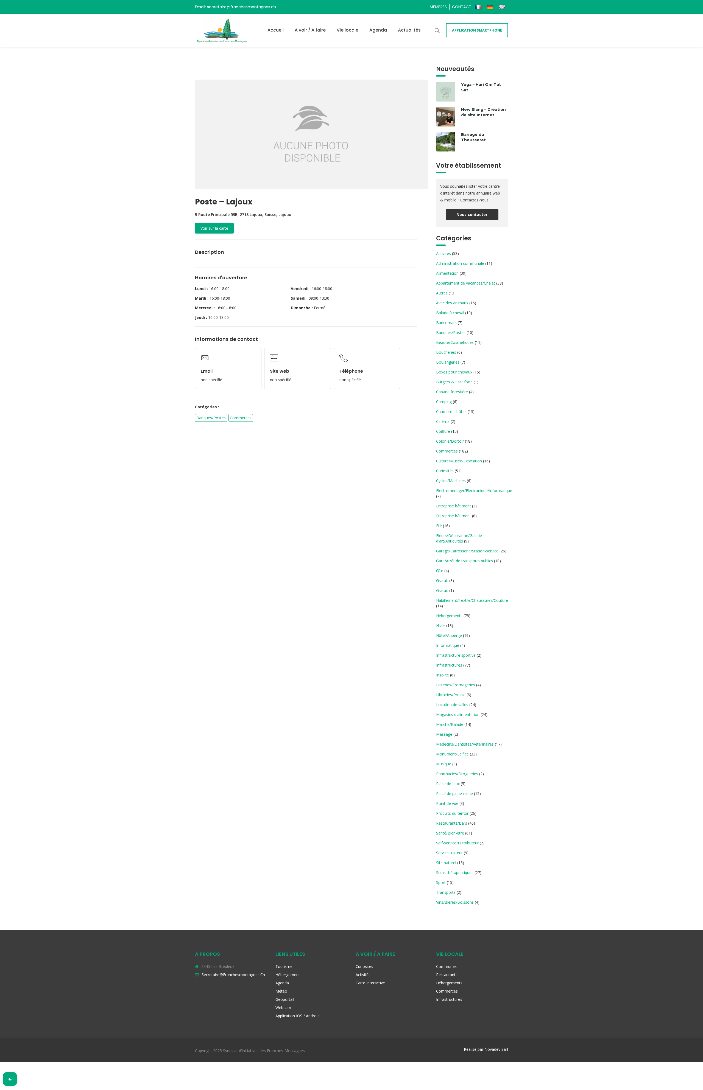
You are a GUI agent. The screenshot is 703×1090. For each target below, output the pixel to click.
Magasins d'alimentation (457, 714)
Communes (446, 966)
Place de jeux (448, 783)
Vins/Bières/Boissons (455, 902)
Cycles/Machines (451, 480)
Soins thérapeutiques (454, 872)
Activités (443, 253)
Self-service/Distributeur (457, 842)
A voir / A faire (310, 30)
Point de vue (447, 803)
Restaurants (446, 974)
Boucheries (446, 352)
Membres (438, 7)
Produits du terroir (452, 813)
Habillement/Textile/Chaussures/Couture (472, 600)
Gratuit (442, 580)
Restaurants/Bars (451, 823)
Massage (444, 734)
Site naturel (446, 862)
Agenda (378, 30)
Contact (461, 7)
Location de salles (452, 704)
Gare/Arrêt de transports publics (464, 560)
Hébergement (287, 974)
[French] (479, 7)
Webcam (283, 1007)
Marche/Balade (449, 724)
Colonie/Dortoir (450, 441)
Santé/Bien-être (450, 833)
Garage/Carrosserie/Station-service (467, 551)
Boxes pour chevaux (454, 372)
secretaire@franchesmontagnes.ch (233, 974)
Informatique (447, 645)
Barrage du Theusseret (473, 137)
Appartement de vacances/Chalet (465, 283)
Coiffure (443, 431)
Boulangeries (447, 362)
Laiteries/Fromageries (455, 684)
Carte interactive (370, 982)
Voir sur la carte (214, 228)
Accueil (275, 30)
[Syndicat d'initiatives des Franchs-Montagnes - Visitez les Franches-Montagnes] (222, 30)
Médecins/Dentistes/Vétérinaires (465, 744)
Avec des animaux (452, 302)
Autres (442, 293)
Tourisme (283, 966)
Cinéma (443, 421)
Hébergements (449, 615)
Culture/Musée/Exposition (459, 460)
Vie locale (347, 30)
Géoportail (284, 999)
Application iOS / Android (297, 1015)
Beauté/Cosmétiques (455, 342)
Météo (281, 991)
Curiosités (445, 470)
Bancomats (446, 322)
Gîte (439, 570)
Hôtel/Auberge (449, 635)
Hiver (440, 625)
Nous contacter (471, 214)
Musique (443, 763)
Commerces (241, 417)
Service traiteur (449, 852)
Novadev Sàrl (496, 1049)
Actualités (409, 30)
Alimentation (447, 273)
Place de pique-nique (454, 793)
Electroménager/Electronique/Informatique (474, 490)
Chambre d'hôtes (451, 411)
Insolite (442, 675)
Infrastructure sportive (456, 655)
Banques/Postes (211, 417)
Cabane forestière (452, 391)
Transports (446, 892)
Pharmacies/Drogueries (457, 773)
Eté (439, 525)
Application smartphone (477, 30)
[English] (502, 7)
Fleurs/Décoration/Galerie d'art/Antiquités (459, 538)
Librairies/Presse (450, 694)
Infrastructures (449, 665)
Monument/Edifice (452, 754)
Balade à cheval (450, 312)
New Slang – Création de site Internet (483, 112)
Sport (441, 882)
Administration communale (460, 263)
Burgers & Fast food (454, 381)
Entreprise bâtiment (453, 506)
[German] (491, 7)
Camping (444, 401)
